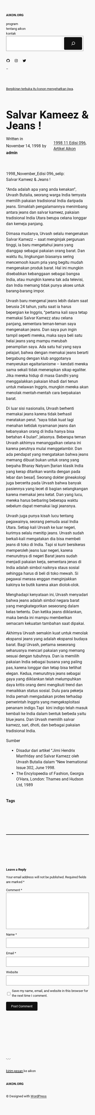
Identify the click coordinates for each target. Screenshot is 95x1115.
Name (11, 934)
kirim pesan (14, 1071)
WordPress (39, 1096)
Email (11, 953)
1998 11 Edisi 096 (69, 142)
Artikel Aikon (64, 148)
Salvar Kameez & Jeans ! (47, 120)
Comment (14, 890)
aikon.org (15, 15)
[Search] (73, 43)
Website (12, 972)
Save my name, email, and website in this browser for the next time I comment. (50, 993)
